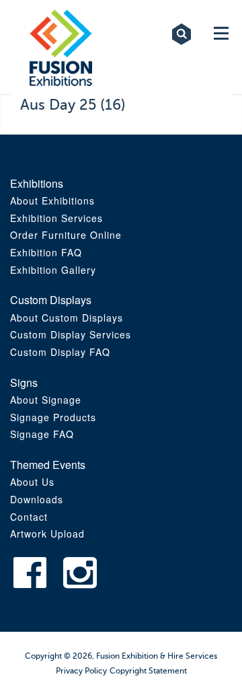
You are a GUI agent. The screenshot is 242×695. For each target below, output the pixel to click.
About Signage (45, 399)
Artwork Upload (47, 533)
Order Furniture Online (66, 235)
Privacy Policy (81, 670)
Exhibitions (36, 183)
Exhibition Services (56, 218)
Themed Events (47, 464)
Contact (29, 516)
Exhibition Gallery (53, 270)
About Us (32, 481)
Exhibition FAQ (46, 252)
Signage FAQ (42, 434)
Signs (24, 382)
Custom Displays (50, 299)
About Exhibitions (52, 200)
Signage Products (53, 417)
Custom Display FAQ (60, 352)
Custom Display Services (70, 334)
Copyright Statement (148, 670)
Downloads (36, 499)
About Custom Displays (66, 317)
